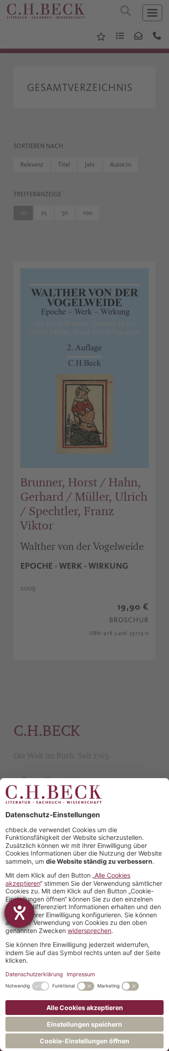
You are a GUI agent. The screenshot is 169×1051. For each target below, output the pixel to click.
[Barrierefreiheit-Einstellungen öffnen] (19, 913)
